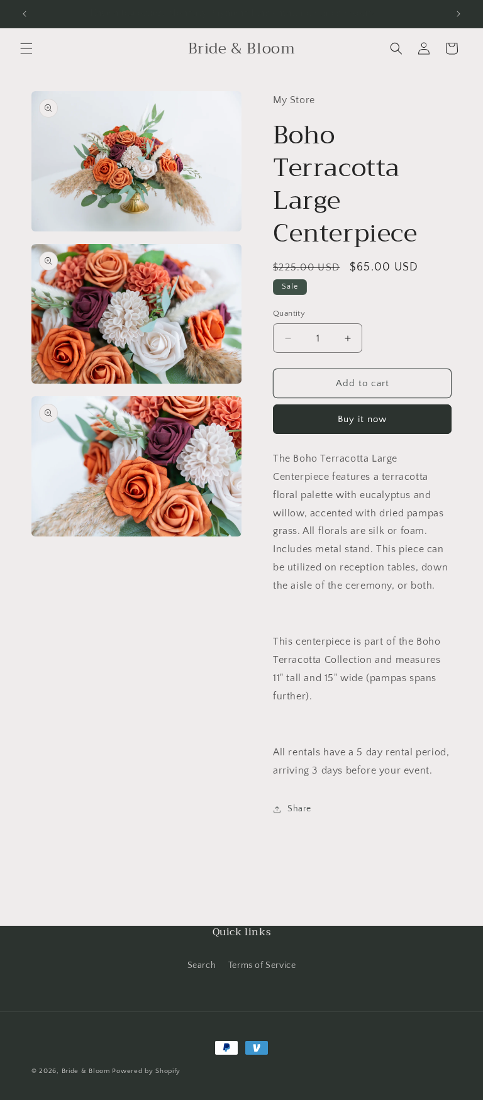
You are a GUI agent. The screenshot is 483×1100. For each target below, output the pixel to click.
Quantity (289, 313)
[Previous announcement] (24, 14)
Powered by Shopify (146, 1071)
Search (201, 965)
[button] (26, 48)
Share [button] (299, 809)
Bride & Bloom (86, 1071)
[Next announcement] (458, 14)
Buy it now (362, 419)
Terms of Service (262, 965)
